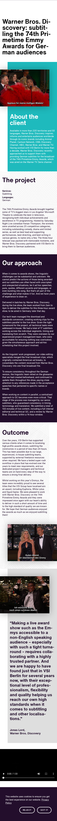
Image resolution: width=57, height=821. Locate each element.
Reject (27, 810)
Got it (44, 810)
